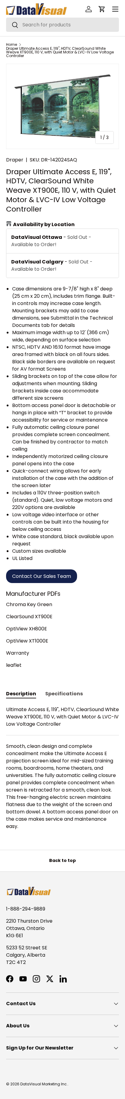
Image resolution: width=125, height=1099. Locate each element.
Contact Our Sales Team (41, 576)
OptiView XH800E (26, 628)
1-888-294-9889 (25, 908)
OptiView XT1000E (27, 640)
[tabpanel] (62, 768)
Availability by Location (44, 224)
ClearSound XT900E (29, 616)
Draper (14, 159)
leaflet (14, 665)
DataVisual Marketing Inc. (44, 1084)
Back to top (62, 860)
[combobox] (62, 25)
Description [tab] (21, 693)
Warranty (17, 653)
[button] (102, 9)
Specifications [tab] (64, 693)
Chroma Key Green (29, 604)
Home (11, 44)
